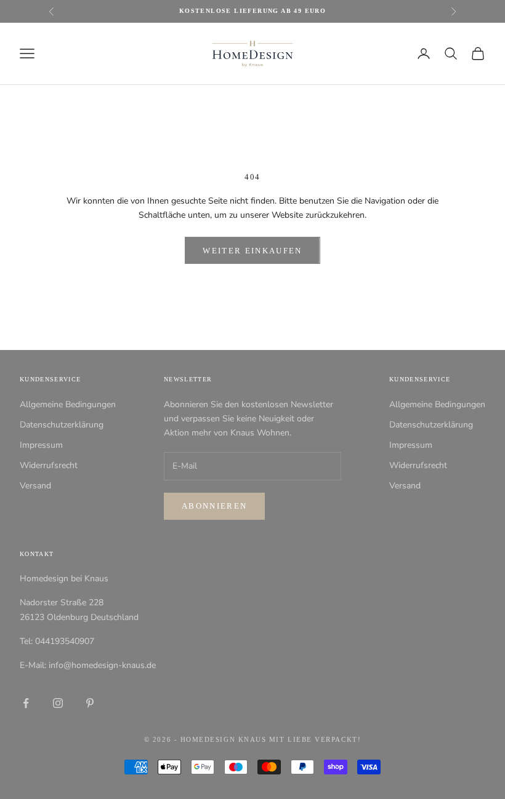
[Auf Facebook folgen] (26, 703)
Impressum (41, 445)
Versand (35, 485)
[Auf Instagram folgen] (58, 703)
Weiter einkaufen (252, 250)
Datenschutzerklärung (61, 425)
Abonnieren (214, 506)
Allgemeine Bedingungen (68, 404)
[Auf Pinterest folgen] (90, 703)
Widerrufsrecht (49, 465)
